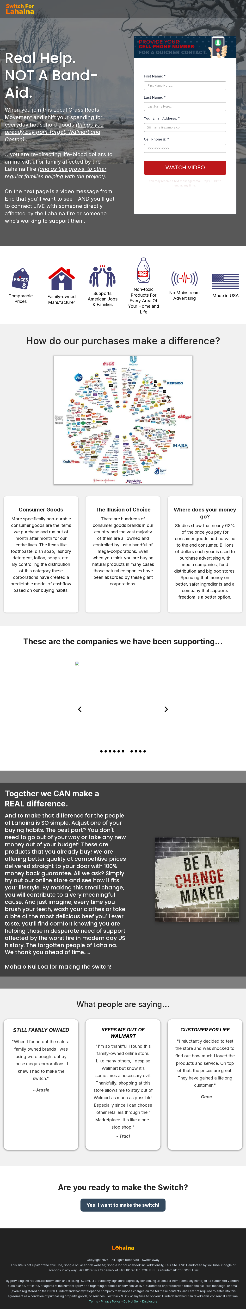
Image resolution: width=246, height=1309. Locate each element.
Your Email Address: (162, 118)
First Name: (155, 76)
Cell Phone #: (156, 139)
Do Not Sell (131, 1301)
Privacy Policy (111, 1301)
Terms (93, 1301)
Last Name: (155, 97)
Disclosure (149, 1301)
